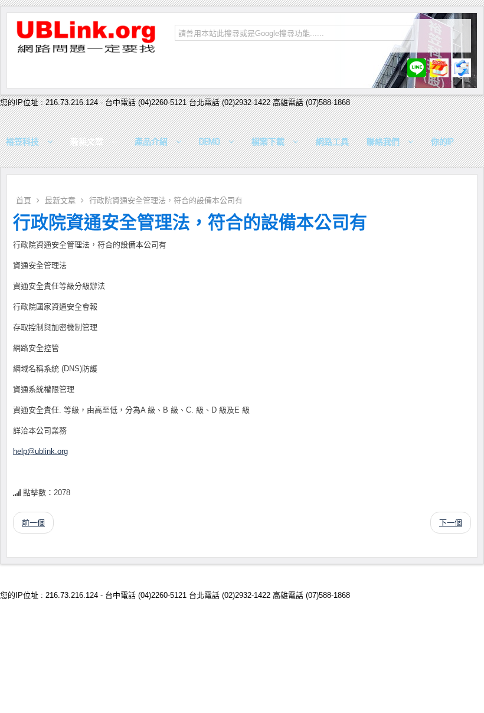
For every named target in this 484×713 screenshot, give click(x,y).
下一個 (450, 522)
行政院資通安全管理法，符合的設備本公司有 (190, 222)
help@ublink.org (40, 451)
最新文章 (60, 200)
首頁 (23, 200)
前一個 (33, 522)
